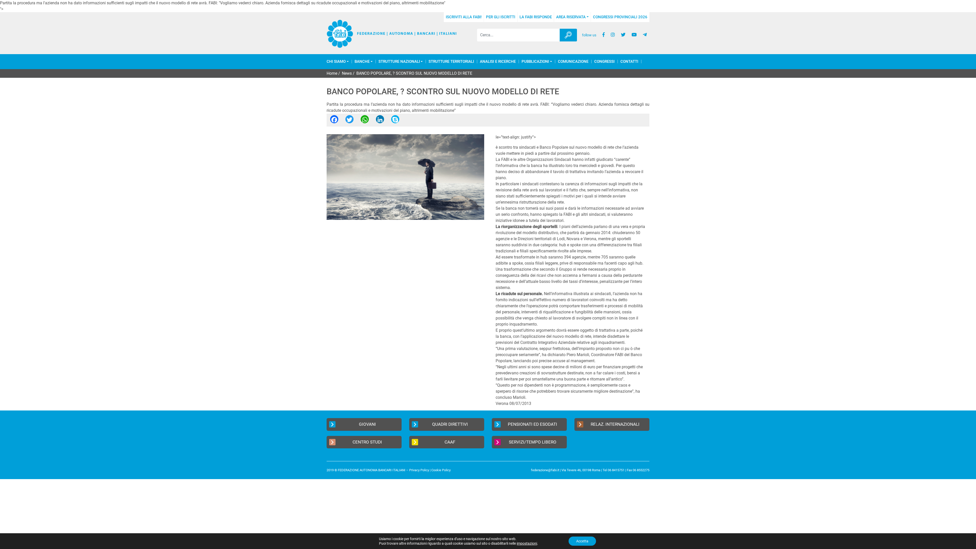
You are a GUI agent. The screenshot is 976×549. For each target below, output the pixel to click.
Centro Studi (367, 442)
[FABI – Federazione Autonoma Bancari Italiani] (392, 34)
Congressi (604, 62)
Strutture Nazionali (399, 62)
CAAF (450, 442)
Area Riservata (571, 17)
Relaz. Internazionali (615, 424)
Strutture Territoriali (451, 62)
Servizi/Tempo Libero (532, 442)
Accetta (582, 541)
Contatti (629, 62)
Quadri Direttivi (450, 424)
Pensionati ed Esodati (532, 424)
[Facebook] (334, 121)
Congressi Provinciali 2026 (620, 17)
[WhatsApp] (365, 121)
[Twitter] (349, 121)
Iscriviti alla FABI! (464, 17)
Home (332, 73)
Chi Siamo (336, 62)
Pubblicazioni (535, 62)
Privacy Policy (419, 470)
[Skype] (395, 121)
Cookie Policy (441, 470)
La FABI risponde (536, 17)
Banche (362, 62)
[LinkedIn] (380, 121)
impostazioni (527, 543)
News (347, 73)
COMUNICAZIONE (573, 62)
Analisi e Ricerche (498, 62)
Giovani (367, 424)
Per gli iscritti (500, 17)
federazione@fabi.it (545, 470)
